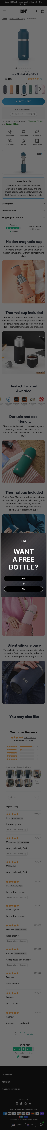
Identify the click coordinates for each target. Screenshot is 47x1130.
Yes (23, 578)
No (23, 589)
